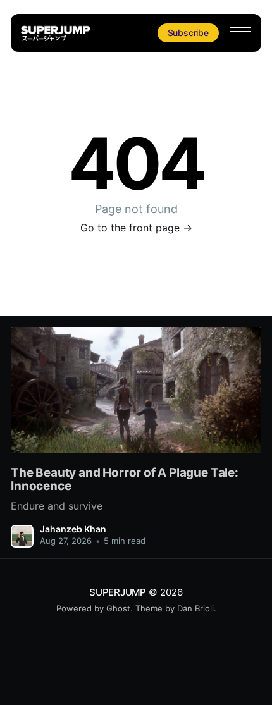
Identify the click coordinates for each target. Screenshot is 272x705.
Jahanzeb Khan (73, 529)
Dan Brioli (195, 608)
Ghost (118, 608)
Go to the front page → (136, 227)
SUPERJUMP (117, 592)
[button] (240, 31)
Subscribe (188, 32)
